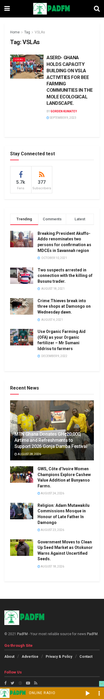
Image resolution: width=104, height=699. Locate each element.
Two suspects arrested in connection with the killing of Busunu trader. (65, 276)
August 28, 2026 (29, 454)
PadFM (22, 634)
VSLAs (40, 32)
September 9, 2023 (62, 117)
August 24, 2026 (52, 493)
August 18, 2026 (52, 566)
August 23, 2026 (52, 530)
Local (19, 59)
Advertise (30, 657)
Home (15, 32)
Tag (27, 32)
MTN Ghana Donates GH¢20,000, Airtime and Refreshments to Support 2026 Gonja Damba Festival (50, 440)
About (9, 657)
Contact (85, 657)
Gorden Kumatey (64, 111)
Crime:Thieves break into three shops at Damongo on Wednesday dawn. (64, 306)
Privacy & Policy (59, 657)
